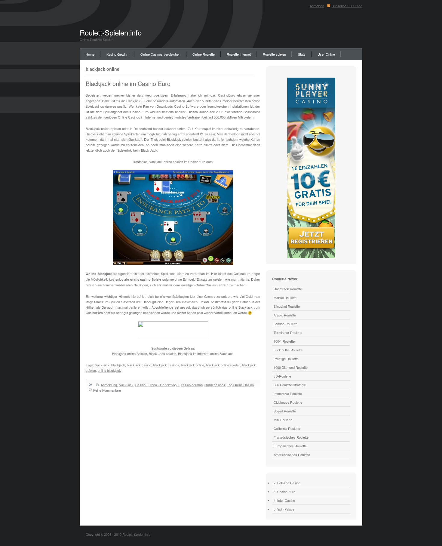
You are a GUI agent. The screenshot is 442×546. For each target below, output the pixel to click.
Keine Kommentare (107, 390)
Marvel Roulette (285, 297)
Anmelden (317, 5)
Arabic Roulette (285, 315)
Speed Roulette (285, 411)
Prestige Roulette (286, 358)
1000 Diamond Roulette (291, 367)
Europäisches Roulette (290, 445)
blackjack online (192, 364)
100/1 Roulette (284, 341)
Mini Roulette (283, 419)
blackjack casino (139, 364)
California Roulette (287, 428)
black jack (102, 364)
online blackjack (109, 370)
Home (90, 54)
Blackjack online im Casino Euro (128, 83)
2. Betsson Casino (287, 482)
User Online (326, 54)
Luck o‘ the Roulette (288, 349)
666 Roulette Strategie (290, 384)
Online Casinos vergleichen (160, 54)
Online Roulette (203, 54)
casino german (192, 384)
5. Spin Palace (284, 509)
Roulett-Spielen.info (111, 32)
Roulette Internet (239, 54)
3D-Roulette (282, 376)
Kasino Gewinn (117, 54)
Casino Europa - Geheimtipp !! (157, 384)
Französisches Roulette (291, 437)
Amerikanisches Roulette (292, 454)
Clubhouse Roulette (288, 402)
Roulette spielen (274, 54)
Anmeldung (109, 384)
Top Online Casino (240, 384)
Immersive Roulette (288, 393)
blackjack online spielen (223, 364)
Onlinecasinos (214, 384)
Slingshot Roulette (287, 306)
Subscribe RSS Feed (347, 5)
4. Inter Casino (284, 500)
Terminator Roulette (288, 332)
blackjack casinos (166, 364)
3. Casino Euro (284, 491)
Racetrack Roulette (288, 288)
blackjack (118, 364)
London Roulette (285, 323)
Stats (301, 54)
